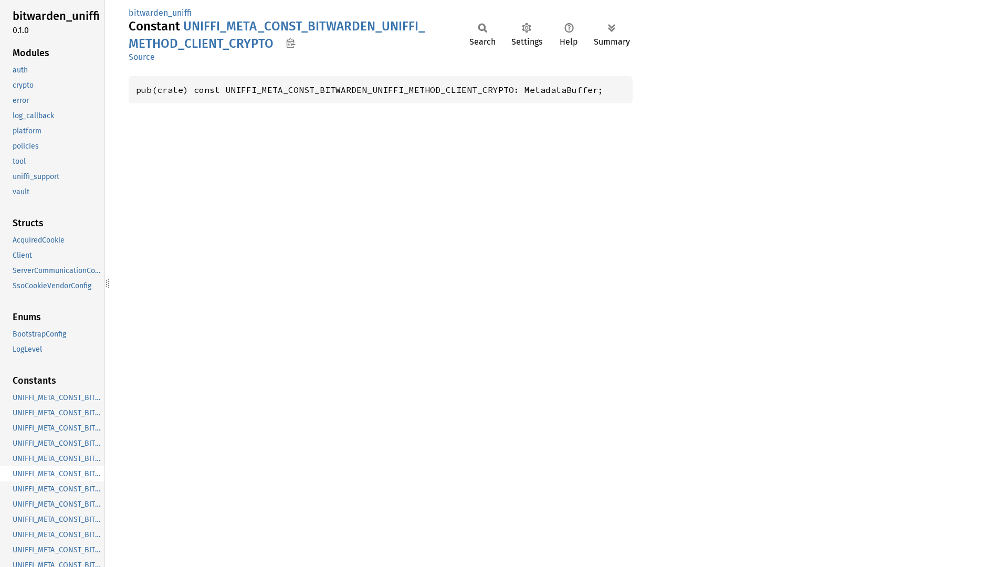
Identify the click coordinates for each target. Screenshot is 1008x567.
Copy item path (290, 43)
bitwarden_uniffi (160, 13)
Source (142, 57)
